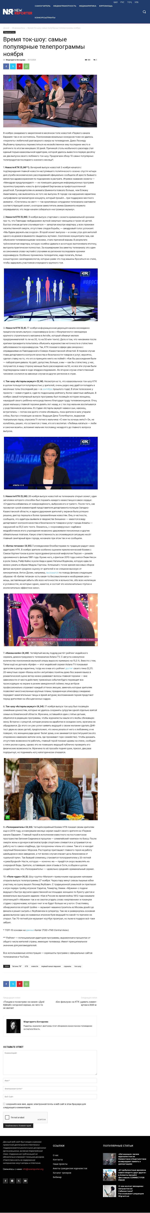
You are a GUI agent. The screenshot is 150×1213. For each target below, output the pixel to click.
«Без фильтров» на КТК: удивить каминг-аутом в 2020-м (76, 1003)
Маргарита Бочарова (15, 60)
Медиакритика (18, 28)
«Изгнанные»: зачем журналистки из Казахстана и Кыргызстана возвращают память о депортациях (132, 1159)
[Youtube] (25, 1180)
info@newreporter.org (33, 1169)
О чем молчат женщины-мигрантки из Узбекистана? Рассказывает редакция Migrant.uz (131, 1191)
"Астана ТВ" (17, 966)
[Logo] (16, 11)
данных (30, 930)
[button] (144, 11)
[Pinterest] (20, 66)
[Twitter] (13, 66)
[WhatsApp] (26, 66)
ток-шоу (77, 966)
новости (34, 966)
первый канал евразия (51, 966)
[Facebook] (6, 66)
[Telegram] (12, 1180)
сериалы (67, 966)
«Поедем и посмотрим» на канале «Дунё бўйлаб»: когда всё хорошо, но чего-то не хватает (23, 1005)
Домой (6, 28)
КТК (26, 966)
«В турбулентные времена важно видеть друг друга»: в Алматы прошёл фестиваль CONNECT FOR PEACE (132, 1175)
